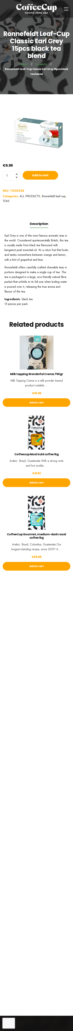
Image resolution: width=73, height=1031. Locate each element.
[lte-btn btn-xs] (36, 357)
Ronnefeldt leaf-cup (54, 196)
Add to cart (40, 175)
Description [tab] (39, 223)
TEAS (6, 201)
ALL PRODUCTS (30, 196)
